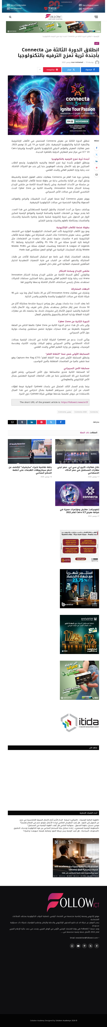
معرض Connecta (64, 412)
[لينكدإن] (96, 161)
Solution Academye (63, 1020)
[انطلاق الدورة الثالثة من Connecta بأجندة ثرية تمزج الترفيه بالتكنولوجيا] (53, 105)
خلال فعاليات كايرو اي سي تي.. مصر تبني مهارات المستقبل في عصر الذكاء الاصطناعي (78, 470)
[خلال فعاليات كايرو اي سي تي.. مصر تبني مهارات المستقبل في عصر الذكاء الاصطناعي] (77, 451)
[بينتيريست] (96, 167)
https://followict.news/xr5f (74, 402)
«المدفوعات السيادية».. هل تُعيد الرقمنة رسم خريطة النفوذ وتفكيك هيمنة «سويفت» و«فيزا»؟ (61, 831)
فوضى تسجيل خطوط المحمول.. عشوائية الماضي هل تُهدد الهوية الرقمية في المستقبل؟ (63, 825)
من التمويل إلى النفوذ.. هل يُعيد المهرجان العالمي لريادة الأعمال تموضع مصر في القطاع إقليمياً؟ (59, 822)
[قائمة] (96, 17)
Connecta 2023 (81, 412)
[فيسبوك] (96, 147)
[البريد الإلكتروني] (96, 174)
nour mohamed (77, 62)
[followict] (53, 17)
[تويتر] (96, 154)
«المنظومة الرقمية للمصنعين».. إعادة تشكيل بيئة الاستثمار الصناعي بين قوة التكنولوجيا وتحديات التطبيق (56, 828)
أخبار (96, 43)
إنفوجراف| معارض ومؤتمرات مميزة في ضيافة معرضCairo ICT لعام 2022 (79, 511)
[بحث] (10, 17)
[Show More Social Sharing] (39, 69)
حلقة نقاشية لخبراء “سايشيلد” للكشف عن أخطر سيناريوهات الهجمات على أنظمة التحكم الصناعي (30, 470)
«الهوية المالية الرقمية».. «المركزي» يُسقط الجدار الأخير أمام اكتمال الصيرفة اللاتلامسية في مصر (59, 820)
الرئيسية (96, 36)
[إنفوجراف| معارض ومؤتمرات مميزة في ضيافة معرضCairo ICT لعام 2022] (77, 493)
